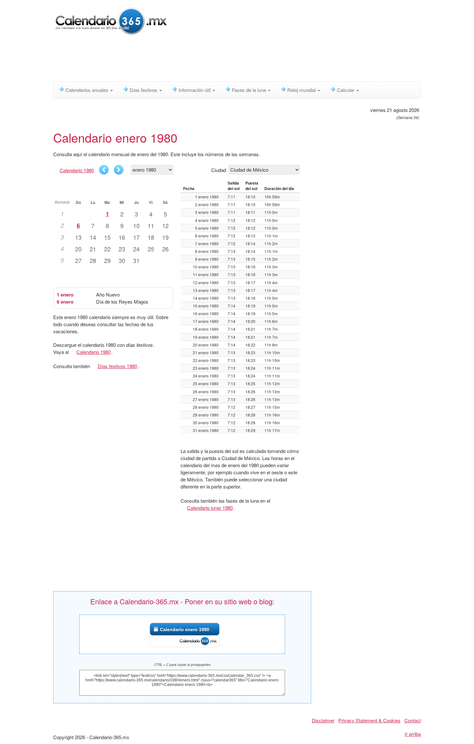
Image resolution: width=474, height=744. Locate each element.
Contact (412, 720)
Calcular (346, 89)
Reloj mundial (302, 89)
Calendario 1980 (77, 170)
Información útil (195, 89)
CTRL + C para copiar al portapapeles (182, 664)
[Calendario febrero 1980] (118, 170)
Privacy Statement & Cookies (369, 720)
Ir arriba (413, 733)
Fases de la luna (249, 89)
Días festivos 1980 (117, 366)
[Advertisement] (209, 59)
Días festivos (144, 89)
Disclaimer (323, 720)
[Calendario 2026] (111, 20)
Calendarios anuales (87, 89)
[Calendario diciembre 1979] (104, 170)
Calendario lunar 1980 (210, 507)
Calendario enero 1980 (184, 629)
